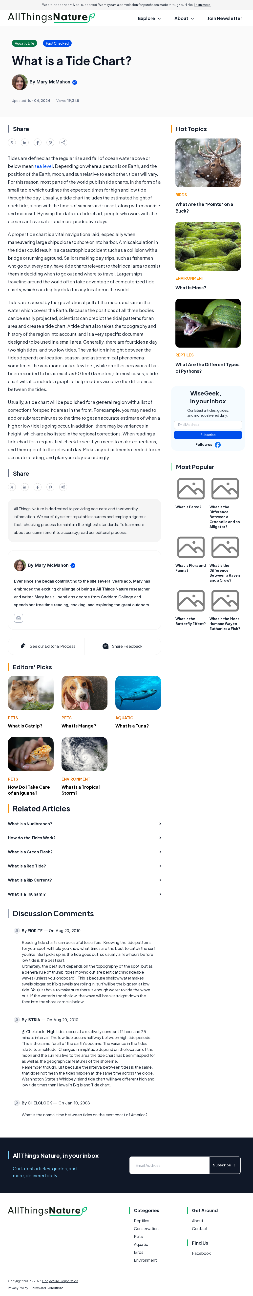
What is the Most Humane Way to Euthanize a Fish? (225, 623)
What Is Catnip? (25, 725)
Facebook (201, 1253)
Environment (76, 779)
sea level (43, 166)
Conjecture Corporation (60, 1281)
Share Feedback (127, 646)
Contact (200, 1228)
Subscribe (208, 435)
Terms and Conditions (47, 1288)
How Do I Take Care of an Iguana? (29, 790)
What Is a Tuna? (132, 725)
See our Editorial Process (52, 646)
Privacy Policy (18, 1288)
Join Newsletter (225, 18)
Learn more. (202, 5)
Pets (13, 717)
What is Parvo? (188, 507)
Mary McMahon (53, 81)
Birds (181, 194)
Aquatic (124, 717)
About (197, 1220)
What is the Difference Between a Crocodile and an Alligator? (225, 517)
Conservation (146, 1228)
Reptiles (184, 354)
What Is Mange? (79, 725)
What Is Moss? (190, 287)
